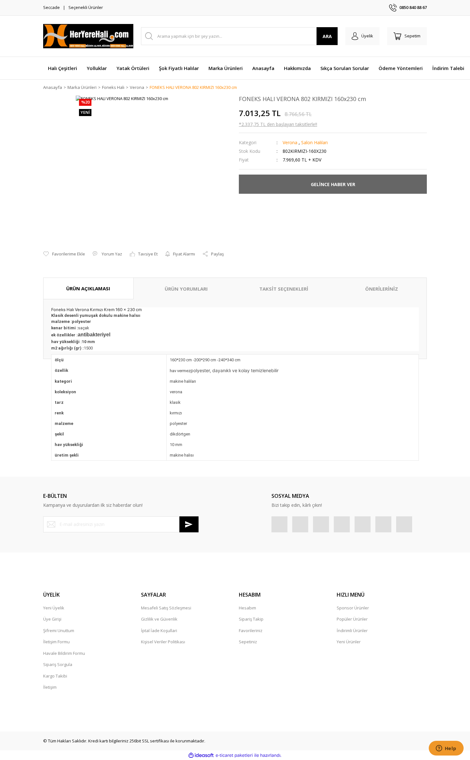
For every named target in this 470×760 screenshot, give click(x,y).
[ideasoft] (201, 755)
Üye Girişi (52, 619)
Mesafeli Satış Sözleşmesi (166, 608)
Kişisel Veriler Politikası (163, 642)
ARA (327, 36)
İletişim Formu (56, 642)
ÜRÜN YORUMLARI (186, 289)
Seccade (51, 7)
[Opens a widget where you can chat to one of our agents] (446, 749)
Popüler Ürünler (352, 619)
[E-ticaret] (234, 755)
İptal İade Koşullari (159, 630)
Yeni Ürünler (349, 642)
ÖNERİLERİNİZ (381, 289)
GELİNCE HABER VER (333, 184)
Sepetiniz (248, 642)
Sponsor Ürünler (353, 608)
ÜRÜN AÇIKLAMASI (88, 288)
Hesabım (247, 608)
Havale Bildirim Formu (64, 653)
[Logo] (88, 36)
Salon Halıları (314, 142)
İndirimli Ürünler (352, 630)
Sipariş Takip (251, 619)
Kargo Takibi (55, 676)
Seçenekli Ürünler (85, 7)
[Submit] (189, 524)
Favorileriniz (250, 630)
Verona (290, 142)
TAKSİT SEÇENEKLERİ (283, 289)
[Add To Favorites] (64, 254)
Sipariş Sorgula (57, 664)
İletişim (50, 687)
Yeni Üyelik (53, 608)
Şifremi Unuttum (58, 630)
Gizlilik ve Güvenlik (159, 619)
